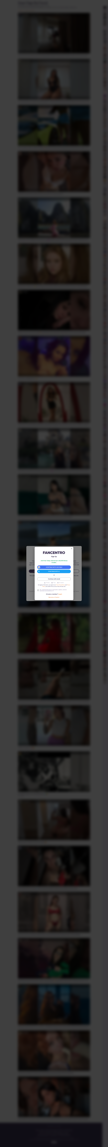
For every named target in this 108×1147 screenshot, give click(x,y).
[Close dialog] (72, 549)
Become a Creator (54, 597)
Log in (60, 594)
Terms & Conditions (60, 584)
